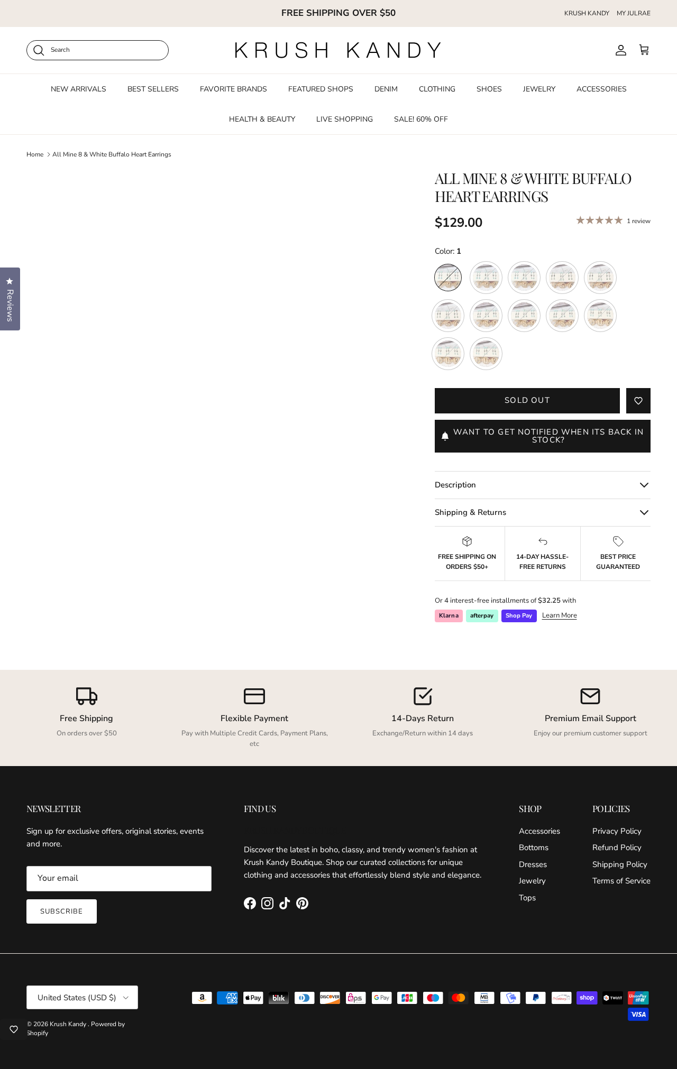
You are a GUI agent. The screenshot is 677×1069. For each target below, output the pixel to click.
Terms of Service (621, 881)
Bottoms (533, 847)
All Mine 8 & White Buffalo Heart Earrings (111, 154)
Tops (527, 897)
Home (34, 154)
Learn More (559, 615)
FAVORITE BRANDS (233, 89)
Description (455, 485)
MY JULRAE (634, 13)
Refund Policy (617, 847)
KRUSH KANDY (586, 13)
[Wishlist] (14, 1029)
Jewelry (532, 881)
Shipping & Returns (470, 512)
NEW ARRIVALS (78, 89)
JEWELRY (539, 89)
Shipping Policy (619, 864)
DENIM (386, 89)
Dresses (533, 864)
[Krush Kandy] (338, 50)
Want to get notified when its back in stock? (548, 436)
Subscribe (61, 911)
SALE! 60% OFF (421, 119)
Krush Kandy (69, 1024)
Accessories (539, 831)
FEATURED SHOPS (320, 89)
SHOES (489, 89)
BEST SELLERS (153, 89)
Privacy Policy (617, 831)
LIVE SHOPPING (344, 119)
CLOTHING (437, 89)
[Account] (618, 50)
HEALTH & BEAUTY (262, 119)
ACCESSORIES (602, 89)
